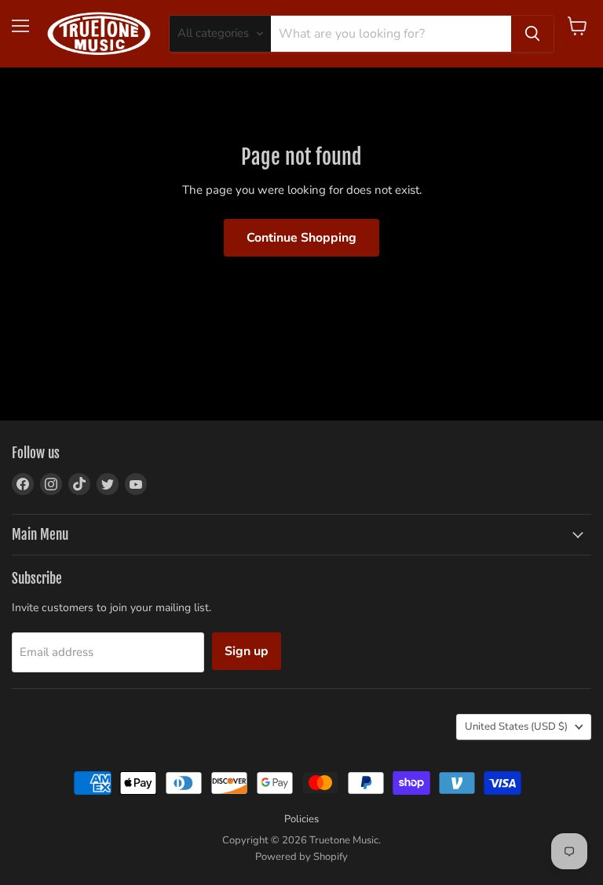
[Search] (532, 34)
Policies (301, 819)
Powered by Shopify (301, 857)
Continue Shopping (301, 237)
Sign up (247, 651)
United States (516, 726)
